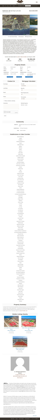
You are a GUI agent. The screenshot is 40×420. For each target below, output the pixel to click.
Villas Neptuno (20, 286)
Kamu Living (20, 202)
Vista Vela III (20, 293)
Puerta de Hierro (20, 242)
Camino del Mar (20, 159)
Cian (20, 170)
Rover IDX (35, 415)
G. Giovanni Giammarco (20, 371)
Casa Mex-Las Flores (20, 163)
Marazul (20, 219)
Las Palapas (20, 211)
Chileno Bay (20, 168)
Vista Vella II (20, 296)
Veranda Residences (20, 281)
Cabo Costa (20, 154)
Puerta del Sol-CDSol (20, 245)
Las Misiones (20, 210)
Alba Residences (20, 136)
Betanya (20, 147)
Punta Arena (20, 246)
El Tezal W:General (20, 192)
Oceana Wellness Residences (20, 230)
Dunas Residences (20, 189)
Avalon (20, 143)
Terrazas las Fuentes (20, 270)
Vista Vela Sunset (20, 294)
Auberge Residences (20, 141)
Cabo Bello (20, 152)
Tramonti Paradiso (20, 277)
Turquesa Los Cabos (20, 278)
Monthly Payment (24, 103)
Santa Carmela (20, 261)
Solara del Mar (20, 265)
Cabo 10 (20, 151)
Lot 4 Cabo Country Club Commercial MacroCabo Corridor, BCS (11, 329)
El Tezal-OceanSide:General (20, 194)
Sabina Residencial (20, 256)
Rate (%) (22, 88)
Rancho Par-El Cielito (20, 250)
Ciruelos (20, 171)
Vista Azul (20, 288)
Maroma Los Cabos (20, 221)
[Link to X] (32, 419)
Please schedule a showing (9, 100)
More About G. (20, 377)
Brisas (20, 149)
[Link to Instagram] (35, 419)
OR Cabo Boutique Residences (20, 232)
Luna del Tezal (20, 218)
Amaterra (20, 139)
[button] (5, 36)
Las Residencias (20, 213)
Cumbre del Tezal (20, 183)
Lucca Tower (20, 214)
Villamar (20, 283)
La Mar (20, 205)
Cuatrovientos (20, 181)
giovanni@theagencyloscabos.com (20, 376)
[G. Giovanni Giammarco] (20, 370)
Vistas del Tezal (20, 299)
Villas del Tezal (20, 285)
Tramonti (20, 275)
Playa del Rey (20, 234)
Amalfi (20, 138)
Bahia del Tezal (20, 144)
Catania (20, 167)
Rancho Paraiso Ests (20, 253)
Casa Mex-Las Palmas (20, 165)
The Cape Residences (20, 272)
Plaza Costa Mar (20, 235)
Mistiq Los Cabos (20, 226)
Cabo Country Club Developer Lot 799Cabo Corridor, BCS (28, 329)
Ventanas (20, 280)
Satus (20, 262)
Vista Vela (20, 291)
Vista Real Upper (20, 289)
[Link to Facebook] (34, 419)
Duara (20, 187)
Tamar (20, 269)
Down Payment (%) (24, 92)
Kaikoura (20, 200)
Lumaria (20, 216)
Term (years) (23, 97)
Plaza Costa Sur (20, 237)
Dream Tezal (20, 186)
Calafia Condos (20, 157)
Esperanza (20, 195)
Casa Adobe (20, 160)
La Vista (20, 206)
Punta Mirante (20, 248)
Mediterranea (20, 222)
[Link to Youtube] (37, 419)
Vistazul (20, 301)
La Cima (20, 203)
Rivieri (20, 254)
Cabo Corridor (23, 56)
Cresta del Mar (20, 178)
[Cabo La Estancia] (20, 2)
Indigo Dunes (20, 198)
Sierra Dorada (20, 264)
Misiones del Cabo (20, 224)
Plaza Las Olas (20, 238)
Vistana (20, 297)
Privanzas (20, 240)
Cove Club (20, 176)
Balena (20, 146)
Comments (5, 103)
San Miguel (20, 259)
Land (18, 56)
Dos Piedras (20, 184)
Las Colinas (20, 208)
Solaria (20, 267)
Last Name (5, 88)
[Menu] (36, 2)
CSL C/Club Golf (20, 179)
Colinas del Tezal (20, 173)
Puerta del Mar (20, 243)
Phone (4, 96)
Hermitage (20, 197)
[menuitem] (36, 2)
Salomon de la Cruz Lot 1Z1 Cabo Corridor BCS (27, 125)
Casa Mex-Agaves (20, 162)
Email (4, 92)
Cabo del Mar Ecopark (20, 155)
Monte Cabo (20, 227)
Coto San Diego (20, 175)
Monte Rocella (20, 229)
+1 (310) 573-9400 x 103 (23, 310)
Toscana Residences (20, 273)
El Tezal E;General (23, 128)
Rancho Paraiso (20, 251)
